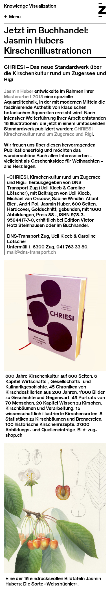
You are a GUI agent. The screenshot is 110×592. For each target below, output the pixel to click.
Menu (15, 16)
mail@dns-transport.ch (31, 252)
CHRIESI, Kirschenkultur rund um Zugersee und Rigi (49, 131)
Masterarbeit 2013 (23, 97)
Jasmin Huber (18, 91)
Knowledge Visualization (30, 6)
